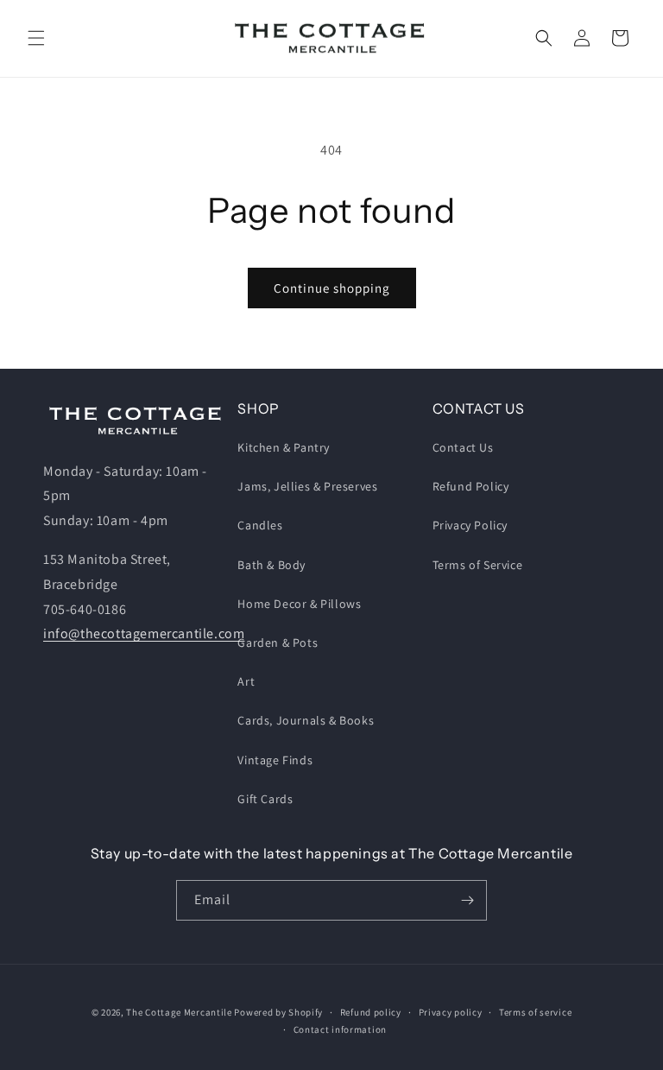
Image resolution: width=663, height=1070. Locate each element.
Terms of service (535, 1012)
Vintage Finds (275, 760)
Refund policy (370, 1012)
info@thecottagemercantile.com (143, 633)
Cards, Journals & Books (305, 720)
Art (246, 681)
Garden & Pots (277, 642)
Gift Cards (265, 799)
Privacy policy (451, 1012)
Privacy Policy (470, 525)
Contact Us (463, 447)
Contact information (340, 1029)
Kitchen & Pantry (283, 447)
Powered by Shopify (278, 1012)
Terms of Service (478, 565)
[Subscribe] (467, 900)
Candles (259, 525)
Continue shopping (332, 288)
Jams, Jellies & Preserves (307, 486)
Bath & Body (271, 565)
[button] (36, 38)
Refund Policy (471, 486)
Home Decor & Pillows (299, 603)
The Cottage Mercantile (178, 1012)
